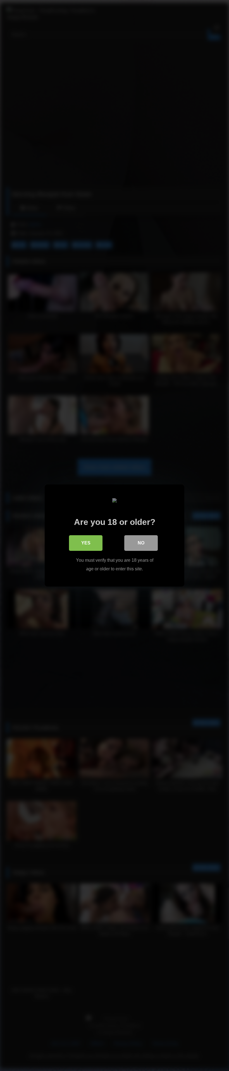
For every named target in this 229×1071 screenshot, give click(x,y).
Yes (85, 543)
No (141, 543)
